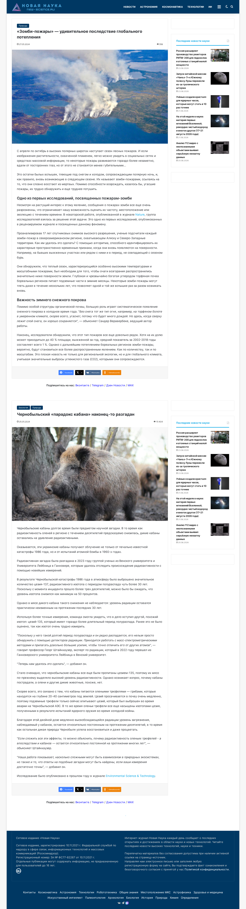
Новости (129, 6)
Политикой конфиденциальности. (207, 869)
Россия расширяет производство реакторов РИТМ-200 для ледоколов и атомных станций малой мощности (191, 57)
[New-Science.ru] (37, 7)
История (147, 897)
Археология (116, 897)
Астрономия (148, 6)
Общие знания (128, 892)
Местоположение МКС (156, 892)
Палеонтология (95, 897)
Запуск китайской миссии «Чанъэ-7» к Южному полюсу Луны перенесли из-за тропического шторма (191, 80)
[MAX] (127, 903)
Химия (174, 897)
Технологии (195, 6)
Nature (140, 214)
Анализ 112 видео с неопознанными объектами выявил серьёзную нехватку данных (188, 150)
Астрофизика (182, 892)
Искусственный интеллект (65, 897)
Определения (189, 897)
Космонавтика (172, 6)
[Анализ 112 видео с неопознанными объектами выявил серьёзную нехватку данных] (220, 147)
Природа (23, 25)
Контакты (29, 892)
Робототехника (107, 892)
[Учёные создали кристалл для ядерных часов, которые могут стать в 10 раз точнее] (220, 101)
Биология (132, 897)
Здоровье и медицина (208, 892)
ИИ (210, 6)
